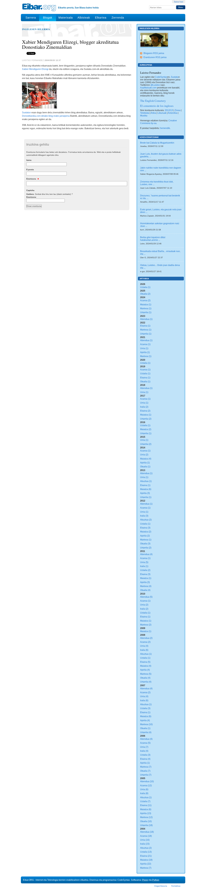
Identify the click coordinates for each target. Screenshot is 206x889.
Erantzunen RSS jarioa (154, 57)
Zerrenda (118, 17)
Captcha (30, 190)
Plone (145, 880)
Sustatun (26, 112)
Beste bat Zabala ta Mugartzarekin (157, 142)
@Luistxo (155, 85)
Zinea (177, 110)
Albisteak (83, 17)
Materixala (65, 17)
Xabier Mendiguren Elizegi (35, 69)
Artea (153, 113)
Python (155, 880)
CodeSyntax (160, 77)
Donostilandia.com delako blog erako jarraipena (46, 116)
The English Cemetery (153, 101)
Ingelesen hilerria (36, 29)
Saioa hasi (178, 2)
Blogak (47, 17)
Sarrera (31, 17)
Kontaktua (175, 886)
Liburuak (162, 113)
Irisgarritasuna (160, 886)
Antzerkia (172, 113)
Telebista (144, 113)
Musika (143, 115)
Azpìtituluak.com (148, 87)
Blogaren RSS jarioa (153, 53)
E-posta (30, 169)
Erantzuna (31, 179)
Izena (28, 160)
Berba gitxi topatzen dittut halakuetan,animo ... (152, 238)
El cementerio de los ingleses (156, 106)
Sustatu (174, 77)
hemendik (165, 128)
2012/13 (169, 110)
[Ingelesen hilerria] (154, 39)
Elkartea (100, 17)
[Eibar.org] (39, 7)
